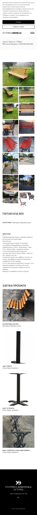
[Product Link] (18, 305)
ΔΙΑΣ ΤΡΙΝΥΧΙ (7, 366)
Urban (29, 222)
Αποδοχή (18, 22)
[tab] (8, 234)
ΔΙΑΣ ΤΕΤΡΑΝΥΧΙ (8, 408)
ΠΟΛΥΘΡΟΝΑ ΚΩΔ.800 (10, 324)
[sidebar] (32, 33)
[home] (12, 33)
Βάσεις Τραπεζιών (12, 368)
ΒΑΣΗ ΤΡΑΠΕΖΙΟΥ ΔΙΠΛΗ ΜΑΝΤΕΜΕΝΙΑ (16, 450)
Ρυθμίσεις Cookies (18, 27)
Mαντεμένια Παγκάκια (19, 222)
